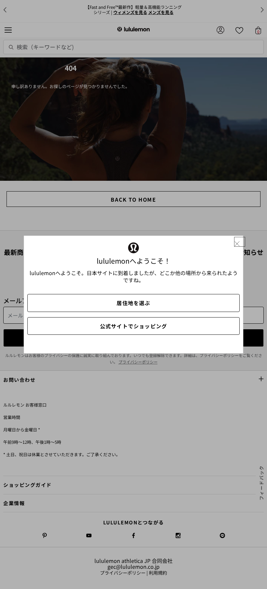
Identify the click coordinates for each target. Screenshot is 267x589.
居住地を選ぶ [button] (133, 303)
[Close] (239, 242)
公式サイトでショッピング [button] (133, 326)
